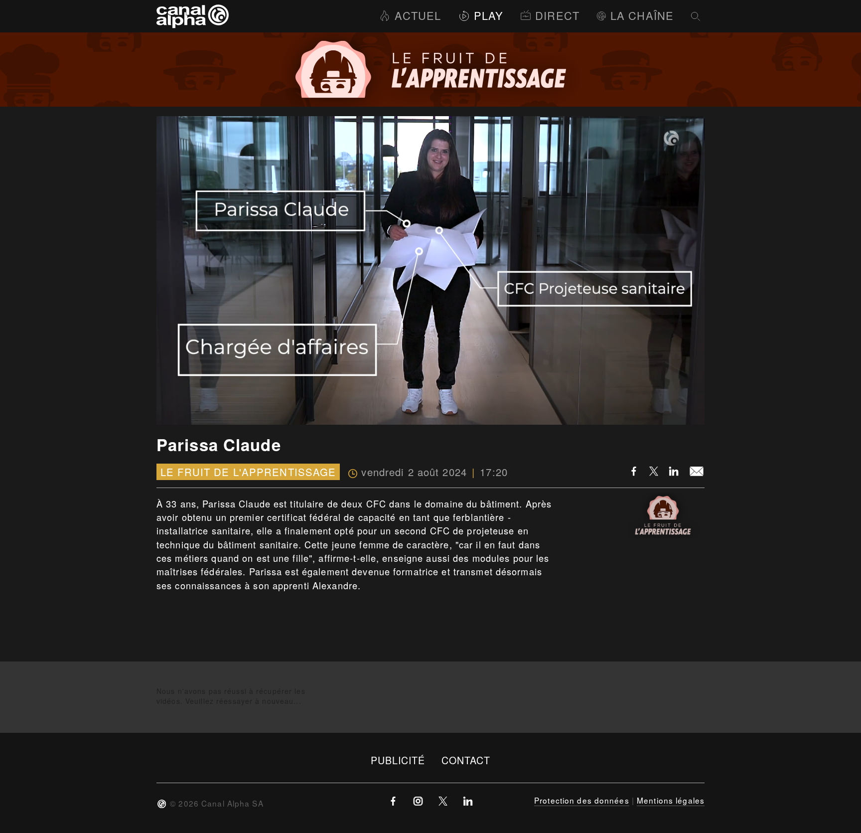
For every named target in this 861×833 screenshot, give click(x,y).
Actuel (418, 15)
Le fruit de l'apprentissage (248, 472)
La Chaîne (642, 15)
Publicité (398, 760)
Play (488, 15)
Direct (557, 15)
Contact (466, 760)
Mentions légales (671, 800)
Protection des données (581, 800)
